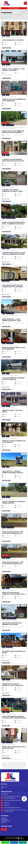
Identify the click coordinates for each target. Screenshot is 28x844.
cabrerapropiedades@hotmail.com (12, 807)
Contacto (3, 822)
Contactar (15, 842)
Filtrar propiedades (14, 8)
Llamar (23, 842)
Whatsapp (6, 842)
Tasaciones (4, 818)
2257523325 (6, 805)
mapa (23, 17)
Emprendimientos (5, 821)
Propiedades (4, 819)
